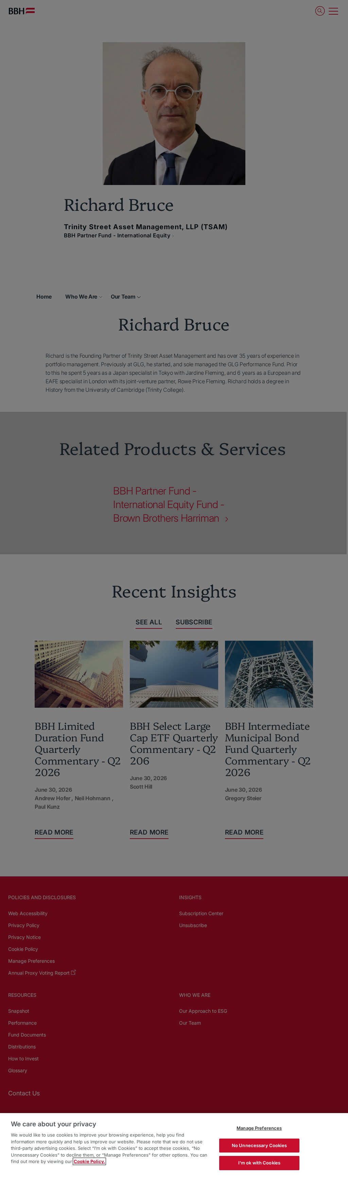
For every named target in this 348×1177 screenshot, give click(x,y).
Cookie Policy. (89, 1161)
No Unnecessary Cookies (259, 1145)
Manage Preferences (259, 1128)
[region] (174, 1145)
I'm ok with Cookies (259, 1162)
